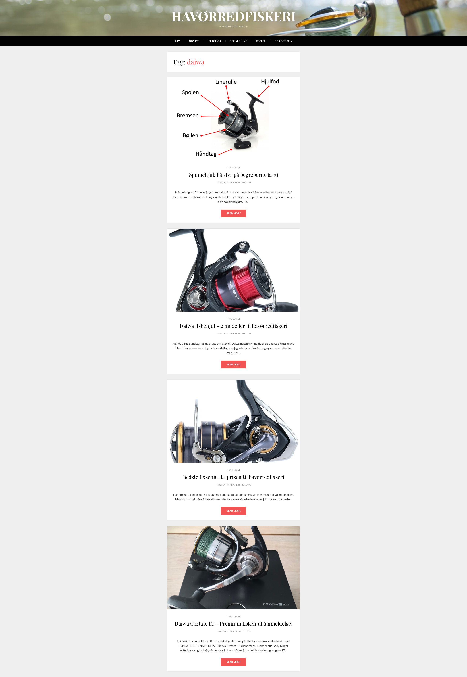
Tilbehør (214, 41)
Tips (177, 41)
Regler (261, 41)
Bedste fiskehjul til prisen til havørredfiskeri (233, 476)
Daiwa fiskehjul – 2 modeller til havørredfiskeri (233, 325)
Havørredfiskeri (233, 15)
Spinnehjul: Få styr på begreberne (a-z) (233, 174)
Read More (234, 213)
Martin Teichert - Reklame (236, 182)
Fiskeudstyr (233, 167)
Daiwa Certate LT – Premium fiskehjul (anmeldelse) (233, 623)
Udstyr (194, 41)
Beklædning (238, 41)
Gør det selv (283, 41)
